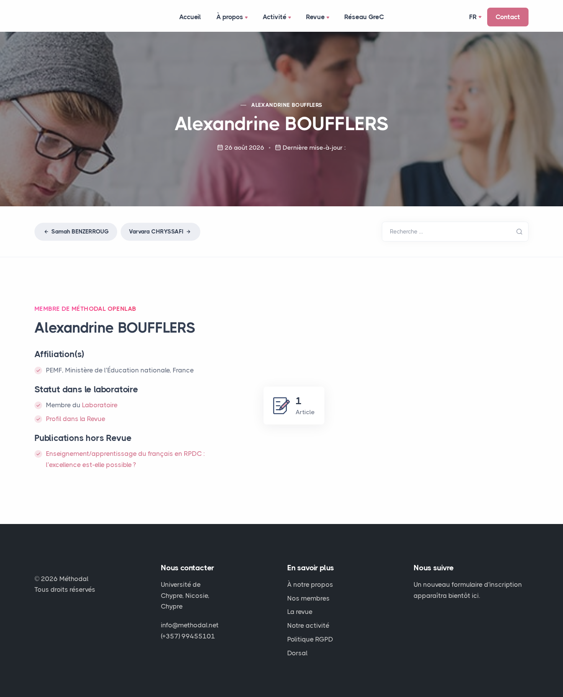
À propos (229, 17)
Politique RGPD (310, 639)
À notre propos (310, 584)
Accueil (190, 17)
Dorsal (297, 653)
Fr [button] (473, 17)
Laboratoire (100, 405)
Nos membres (308, 598)
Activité (274, 17)
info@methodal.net (190, 625)
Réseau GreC (364, 17)
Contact (508, 17)
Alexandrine (286, 105)
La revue (300, 611)
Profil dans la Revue (75, 419)
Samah (79, 231)
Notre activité (308, 625)
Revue (315, 17)
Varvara (156, 231)
